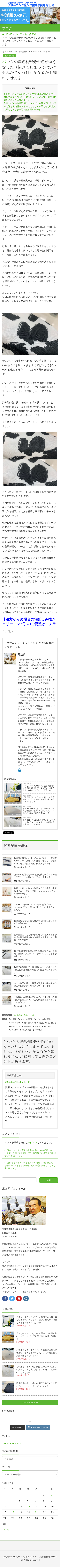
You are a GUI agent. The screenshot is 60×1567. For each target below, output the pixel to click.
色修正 (37, 1026)
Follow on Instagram (39, 1427)
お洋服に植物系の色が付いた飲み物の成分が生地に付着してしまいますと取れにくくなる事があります (35, 953)
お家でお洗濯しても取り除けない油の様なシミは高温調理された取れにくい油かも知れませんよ (35, 970)
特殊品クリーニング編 (13, 803)
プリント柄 (15, 1023)
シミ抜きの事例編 (15, 814)
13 (28, 1506)
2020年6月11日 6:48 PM (17, 1082)
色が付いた (52, 1023)
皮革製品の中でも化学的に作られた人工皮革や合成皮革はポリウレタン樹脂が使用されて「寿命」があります (35, 937)
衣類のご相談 (29, 1015)
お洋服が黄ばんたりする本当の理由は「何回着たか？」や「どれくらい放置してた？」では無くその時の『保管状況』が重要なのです (35, 861)
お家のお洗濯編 (15, 791)
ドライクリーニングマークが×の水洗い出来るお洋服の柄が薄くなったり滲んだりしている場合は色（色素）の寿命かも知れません (30, 96)
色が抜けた (15, 1026)
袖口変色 (47, 1026)
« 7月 (6, 1529)
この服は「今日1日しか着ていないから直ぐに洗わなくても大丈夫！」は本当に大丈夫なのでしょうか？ (39, 822)
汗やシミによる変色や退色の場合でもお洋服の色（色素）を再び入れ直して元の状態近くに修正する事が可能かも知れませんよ (30, 1153)
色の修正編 (9, 56)
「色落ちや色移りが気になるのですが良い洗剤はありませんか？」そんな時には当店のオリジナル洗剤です (35, 1000)
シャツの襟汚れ (27, 1019)
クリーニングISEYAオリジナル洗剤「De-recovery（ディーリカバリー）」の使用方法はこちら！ (35, 907)
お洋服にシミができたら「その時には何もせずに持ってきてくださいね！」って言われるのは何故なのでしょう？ (38, 811)
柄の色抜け (28, 1023)
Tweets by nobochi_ (12, 1443)
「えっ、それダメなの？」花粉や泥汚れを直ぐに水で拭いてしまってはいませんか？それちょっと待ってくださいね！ (38, 788)
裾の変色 (14, 1030)
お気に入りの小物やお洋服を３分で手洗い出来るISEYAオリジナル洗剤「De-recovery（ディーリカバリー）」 (35, 891)
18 (12, 1512)
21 (36, 1512)
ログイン (32, 1142)
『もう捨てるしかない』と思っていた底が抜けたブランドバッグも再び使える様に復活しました (38, 799)
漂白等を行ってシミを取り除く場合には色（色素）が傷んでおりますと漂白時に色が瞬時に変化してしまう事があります (30, 1165)
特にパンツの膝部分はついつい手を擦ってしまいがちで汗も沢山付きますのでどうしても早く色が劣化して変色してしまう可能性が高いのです (30, 106)
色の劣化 (27, 1026)
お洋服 (14, 1019)
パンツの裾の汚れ (44, 1019)
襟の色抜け (26, 1030)
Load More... (17, 1427)
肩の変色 (40, 1023)
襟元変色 (38, 1030)
